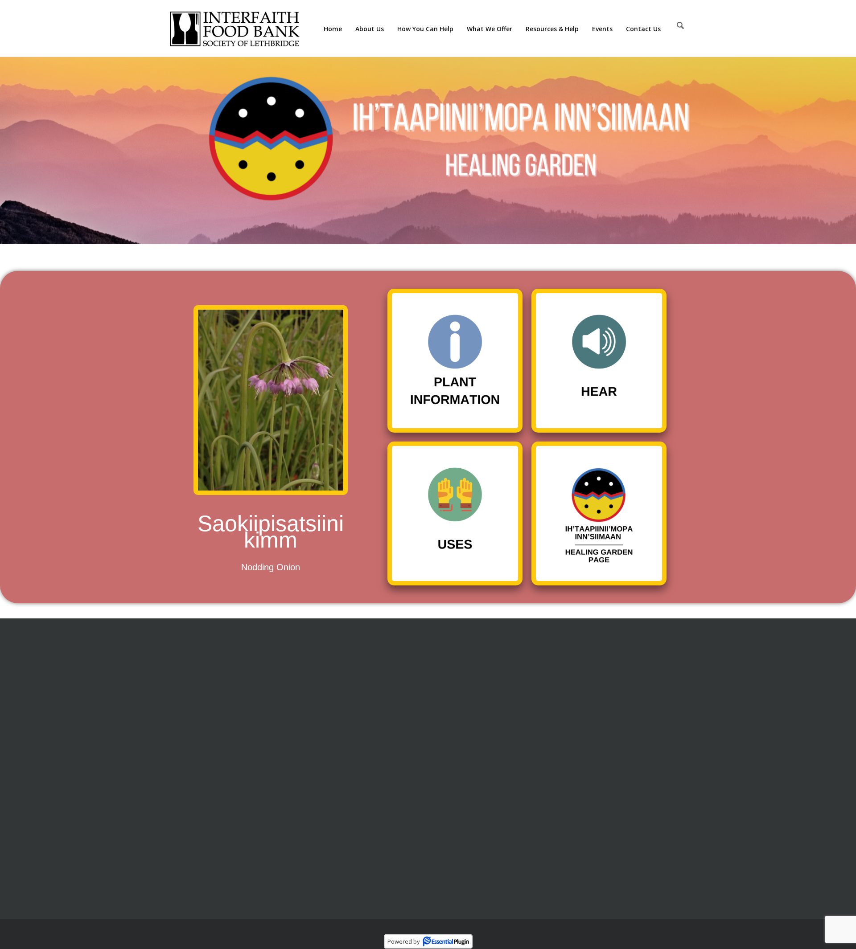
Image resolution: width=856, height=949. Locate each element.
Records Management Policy (482, 714)
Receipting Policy (463, 681)
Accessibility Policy (465, 747)
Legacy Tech (356, 932)
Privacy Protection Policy (475, 697)
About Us (450, 664)
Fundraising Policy (465, 730)
